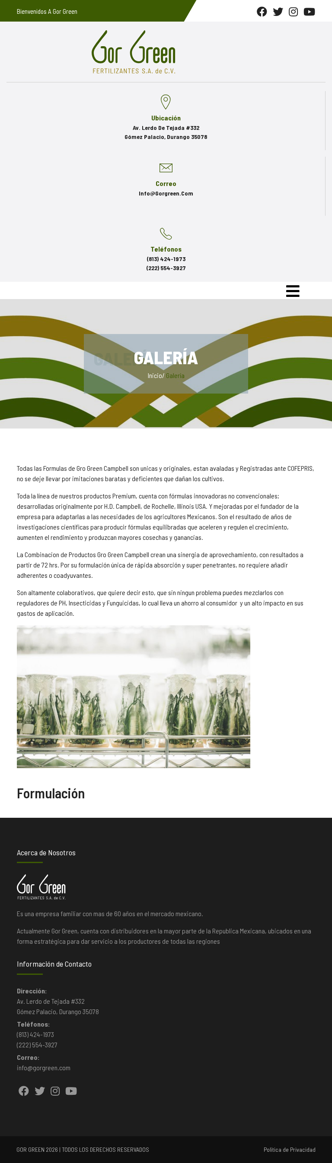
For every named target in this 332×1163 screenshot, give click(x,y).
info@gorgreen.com (166, 193)
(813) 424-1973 (166, 258)
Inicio (155, 375)
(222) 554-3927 (166, 267)
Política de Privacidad (290, 1149)
